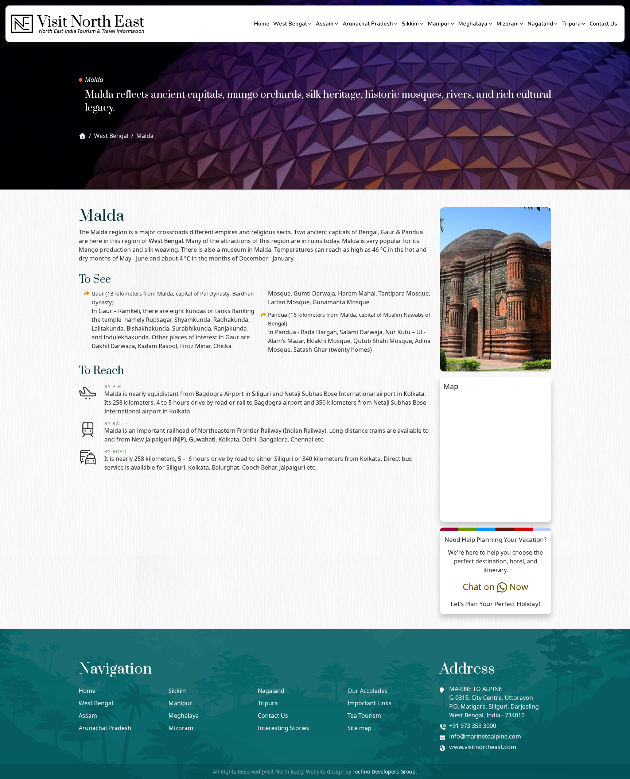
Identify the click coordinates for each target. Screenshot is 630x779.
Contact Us (603, 23)
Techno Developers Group (384, 771)
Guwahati (202, 439)
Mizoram (508, 23)
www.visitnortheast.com (482, 747)
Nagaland (540, 23)
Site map (359, 728)
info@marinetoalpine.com (485, 736)
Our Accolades (367, 691)
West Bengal (290, 23)
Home (261, 23)
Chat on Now (495, 587)
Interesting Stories (283, 728)
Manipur (439, 23)
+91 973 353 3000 (472, 726)
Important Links (369, 703)
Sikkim (410, 23)
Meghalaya (472, 23)
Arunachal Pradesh (368, 23)
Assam (325, 23)
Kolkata (414, 394)
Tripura (571, 23)
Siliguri (261, 394)
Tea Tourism (364, 715)
